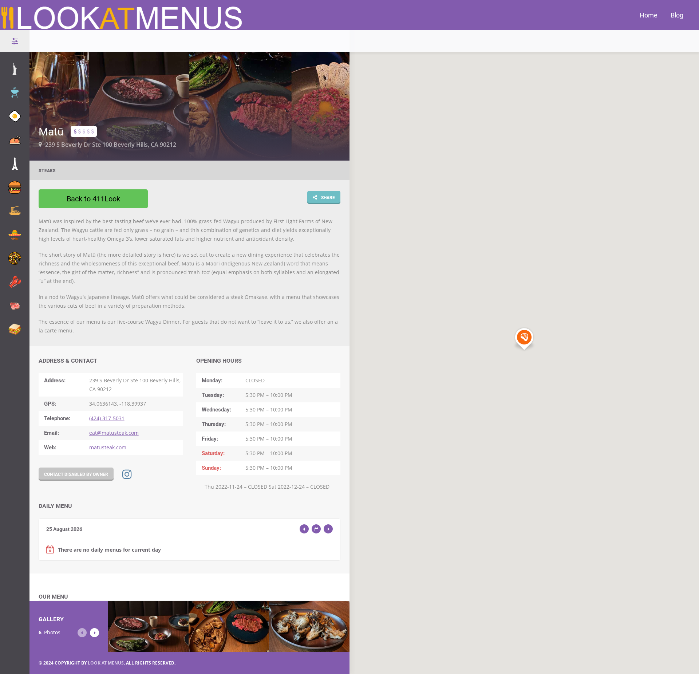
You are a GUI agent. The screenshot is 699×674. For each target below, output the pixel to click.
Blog (677, 15)
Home (648, 15)
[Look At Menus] (122, 28)
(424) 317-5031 (107, 418)
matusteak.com (107, 447)
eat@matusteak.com (114, 432)
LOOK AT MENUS (106, 663)
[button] (524, 339)
